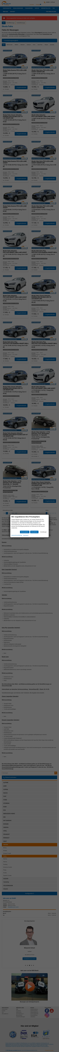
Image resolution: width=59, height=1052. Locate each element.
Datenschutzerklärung (16, 535)
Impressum (25, 535)
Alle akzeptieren (24, 532)
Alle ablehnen (34, 532)
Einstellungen (43, 532)
